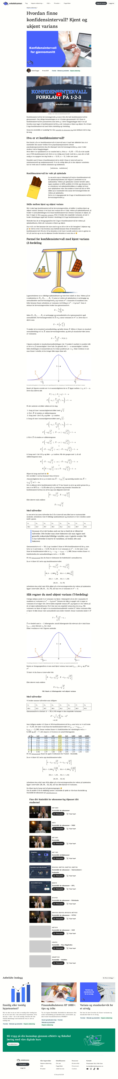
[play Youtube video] (59, 94)
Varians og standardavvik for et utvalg (96, 1006)
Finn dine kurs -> (13, 1044)
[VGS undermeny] (50, 3)
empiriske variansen (47, 215)
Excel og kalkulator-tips (49, 1020)
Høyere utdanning (31, 8)
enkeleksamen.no (51, 793)
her (81, 606)
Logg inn (111, 3)
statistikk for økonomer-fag (64, 130)
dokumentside (36, 558)
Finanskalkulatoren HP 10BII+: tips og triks (58, 1006)
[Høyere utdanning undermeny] (42, 3)
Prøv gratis (59, 814)
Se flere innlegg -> (108, 978)
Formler (54, 71)
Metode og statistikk (63, 71)
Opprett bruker (101, 3)
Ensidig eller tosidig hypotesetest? (14, 1006)
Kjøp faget (72, 814)
